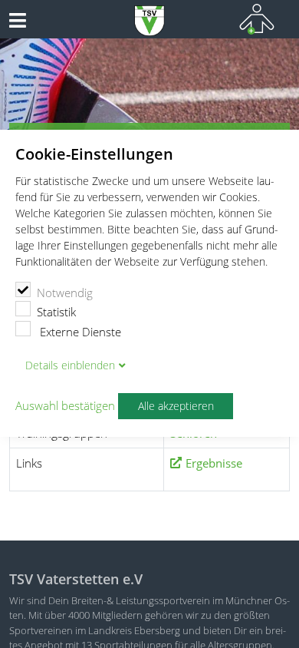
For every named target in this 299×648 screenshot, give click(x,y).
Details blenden (70, 365)
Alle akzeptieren (176, 406)
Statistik (56, 311)
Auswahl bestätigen (65, 406)
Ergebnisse (214, 463)
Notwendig (65, 292)
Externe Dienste (79, 331)
